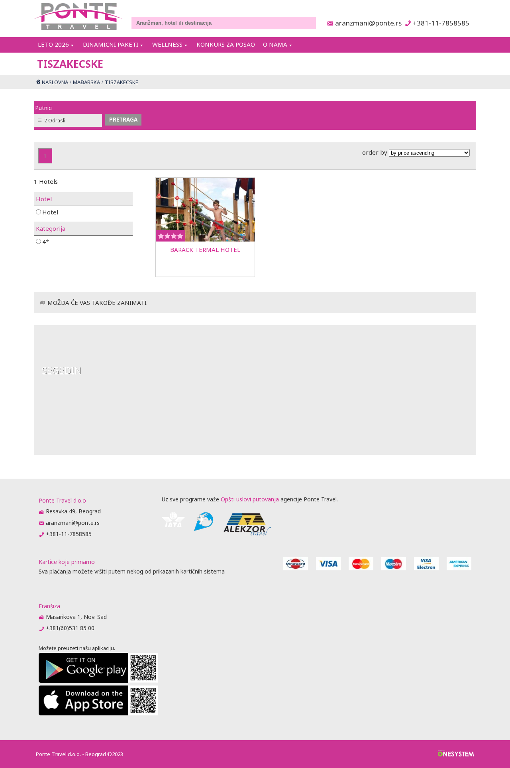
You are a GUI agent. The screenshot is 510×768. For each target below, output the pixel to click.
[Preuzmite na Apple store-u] (98, 713)
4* (45, 241)
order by (375, 152)
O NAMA (275, 44)
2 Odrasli (54, 120)
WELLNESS (167, 44)
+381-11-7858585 (441, 22)
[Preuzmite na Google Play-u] (98, 680)
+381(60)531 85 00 (70, 628)
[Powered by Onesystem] (456, 754)
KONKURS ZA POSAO (225, 44)
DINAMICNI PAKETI (110, 44)
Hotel (50, 212)
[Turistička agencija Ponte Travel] (78, 16)
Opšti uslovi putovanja (250, 499)
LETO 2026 (53, 44)
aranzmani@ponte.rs (366, 22)
